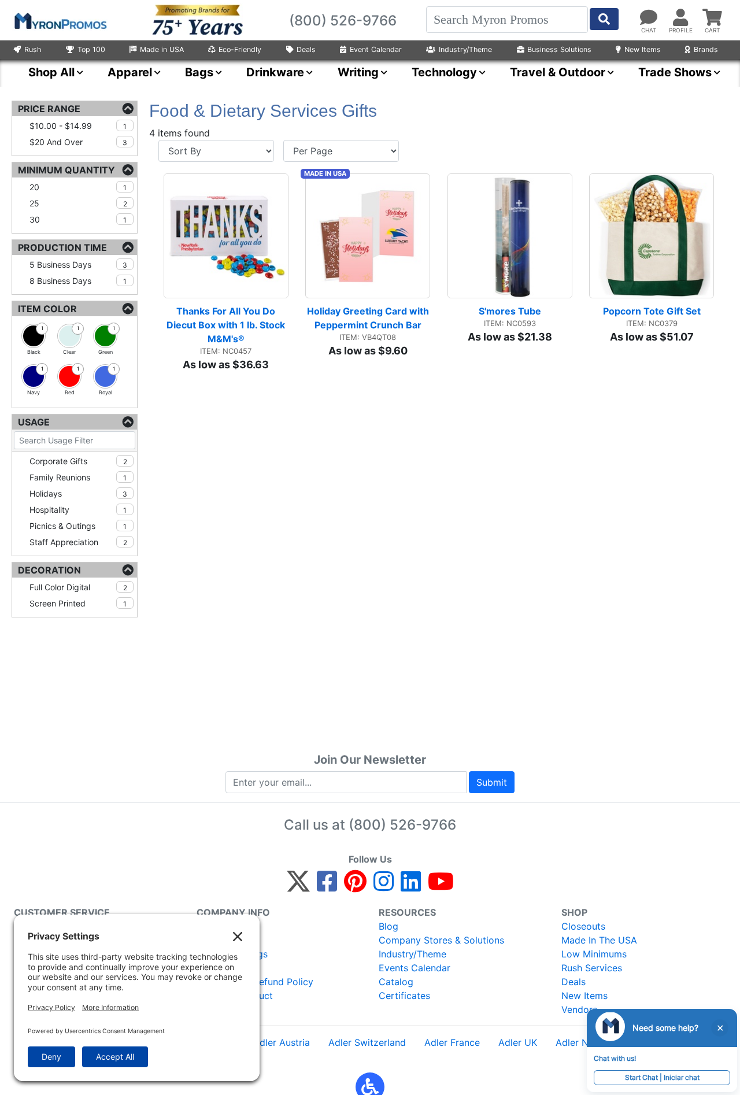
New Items (642, 49)
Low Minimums (594, 954)
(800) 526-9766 (402, 824)
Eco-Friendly (240, 49)
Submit (491, 782)
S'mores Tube (510, 311)
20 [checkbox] (78, 187)
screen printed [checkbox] (78, 603)
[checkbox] (33, 335)
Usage (34, 422)
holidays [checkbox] (78, 493)
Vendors (579, 1009)
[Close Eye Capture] (719, 1028)
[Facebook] (327, 886)
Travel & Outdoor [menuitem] (557, 72)
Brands (706, 49)
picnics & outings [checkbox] (78, 526)
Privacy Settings (232, 954)
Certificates (404, 995)
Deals (306, 49)
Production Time (62, 247)
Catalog (396, 981)
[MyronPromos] (60, 20)
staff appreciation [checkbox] (78, 542)
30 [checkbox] (78, 219)
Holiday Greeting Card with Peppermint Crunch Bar (368, 318)
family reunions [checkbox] (78, 477)
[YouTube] (440, 886)
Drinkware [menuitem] (275, 72)
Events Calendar (414, 968)
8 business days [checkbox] (78, 281)
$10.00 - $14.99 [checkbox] (78, 126)
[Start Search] (604, 19)
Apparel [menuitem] (130, 72)
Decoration (49, 570)
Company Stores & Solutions (441, 940)
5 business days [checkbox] (78, 264)
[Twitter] (298, 886)
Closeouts (583, 926)
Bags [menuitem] (199, 72)
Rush (32, 49)
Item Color (47, 309)
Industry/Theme (465, 49)
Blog (388, 926)
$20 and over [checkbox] (78, 142)
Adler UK (517, 1042)
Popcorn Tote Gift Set (652, 311)
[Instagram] (383, 886)
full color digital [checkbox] (78, 587)
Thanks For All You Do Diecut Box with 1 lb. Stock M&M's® (226, 325)
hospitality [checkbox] (78, 510)
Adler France (452, 1042)
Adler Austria (281, 1042)
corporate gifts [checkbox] (78, 461)
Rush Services (591, 968)
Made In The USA (599, 940)
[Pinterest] (355, 886)
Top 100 (91, 49)
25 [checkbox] (78, 203)
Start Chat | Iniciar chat (662, 1077)
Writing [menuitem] (358, 72)
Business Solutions (559, 49)
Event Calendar (376, 49)
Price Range (49, 108)
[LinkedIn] (410, 886)
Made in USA (162, 49)
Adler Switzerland (367, 1042)
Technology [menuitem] (444, 72)
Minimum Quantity (66, 170)
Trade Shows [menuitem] (675, 72)
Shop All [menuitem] (51, 72)
